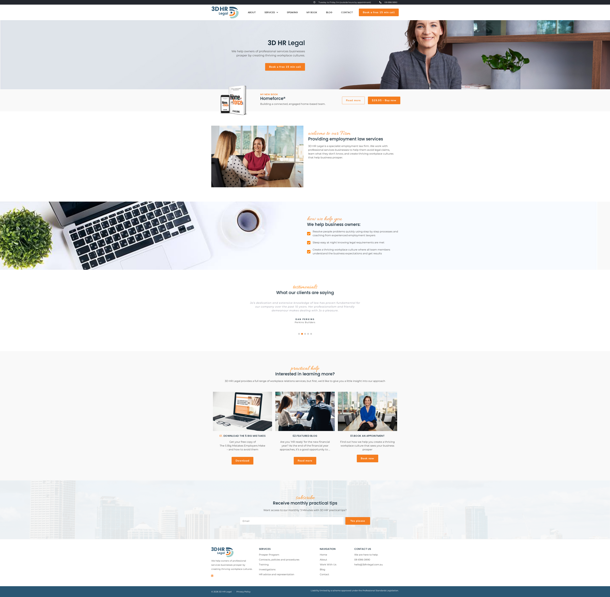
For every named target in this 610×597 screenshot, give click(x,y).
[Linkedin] (212, 575)
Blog (329, 12)
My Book (312, 12)
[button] (384, 100)
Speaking (292, 12)
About (252, 12)
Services (269, 12)
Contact (347, 12)
